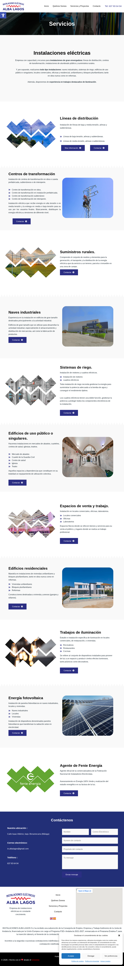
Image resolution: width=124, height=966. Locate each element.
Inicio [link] (46, 6)
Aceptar (71, 956)
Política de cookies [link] (77, 961)
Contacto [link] (97, 6)
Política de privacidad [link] (92, 961)
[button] (119, 935)
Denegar (91, 956)
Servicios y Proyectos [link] (79, 6)
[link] (3, 15)
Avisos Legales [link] (105, 961)
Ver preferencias (111, 956)
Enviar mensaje (72, 875)
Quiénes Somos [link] (59, 6)
